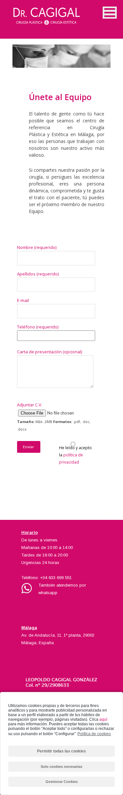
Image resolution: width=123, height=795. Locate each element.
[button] (110, 13)
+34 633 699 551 (56, 577)
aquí (103, 719)
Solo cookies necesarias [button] (61, 766)
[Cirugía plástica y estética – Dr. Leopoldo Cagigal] (61, 13)
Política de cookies (94, 734)
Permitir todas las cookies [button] (61, 751)
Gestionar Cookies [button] (62, 782)
